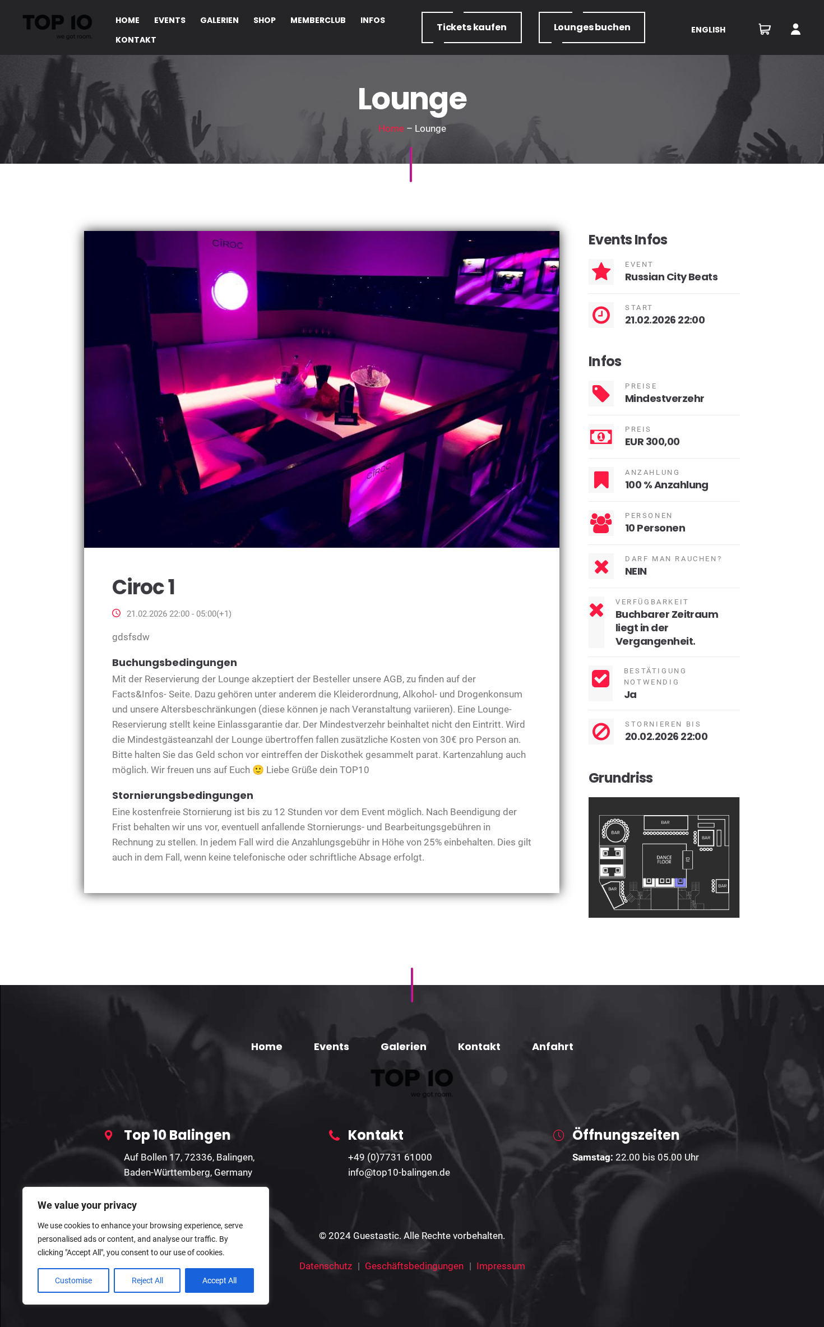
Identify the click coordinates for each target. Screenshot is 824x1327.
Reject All (147, 1280)
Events (331, 1046)
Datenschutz (325, 1265)
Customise (73, 1280)
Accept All (219, 1280)
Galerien (404, 1046)
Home (391, 128)
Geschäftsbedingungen (414, 1265)
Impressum (500, 1265)
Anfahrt (552, 1046)
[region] (145, 1246)
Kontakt (479, 1046)
